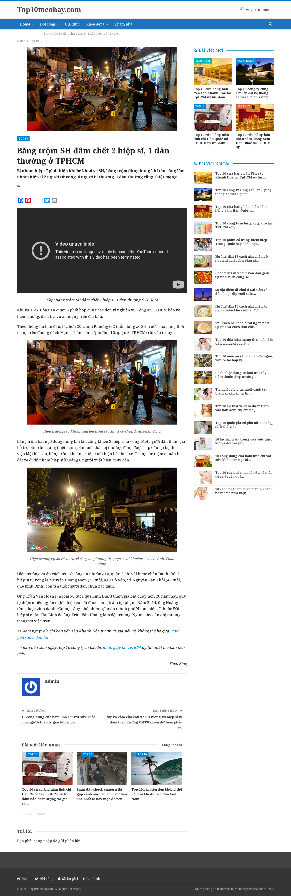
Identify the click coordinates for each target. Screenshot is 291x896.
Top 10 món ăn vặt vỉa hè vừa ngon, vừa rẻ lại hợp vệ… (244, 358)
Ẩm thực (244, 106)
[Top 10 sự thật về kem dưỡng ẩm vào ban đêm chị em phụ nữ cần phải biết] (203, 410)
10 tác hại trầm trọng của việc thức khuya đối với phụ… (243, 441)
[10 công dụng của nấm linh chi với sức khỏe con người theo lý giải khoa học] (203, 460)
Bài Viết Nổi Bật (214, 163)
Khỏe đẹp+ (95, 24)
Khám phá (123, 24)
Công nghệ (245, 61)
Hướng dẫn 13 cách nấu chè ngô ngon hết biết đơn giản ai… (241, 258)
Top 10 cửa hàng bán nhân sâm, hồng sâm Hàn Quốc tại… (241, 208)
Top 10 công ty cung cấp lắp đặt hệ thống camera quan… (243, 192)
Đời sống (47, 24)
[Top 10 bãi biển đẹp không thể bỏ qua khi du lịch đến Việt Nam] (156, 768)
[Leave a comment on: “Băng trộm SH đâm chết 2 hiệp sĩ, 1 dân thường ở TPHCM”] (18, 186)
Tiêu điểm (202, 61)
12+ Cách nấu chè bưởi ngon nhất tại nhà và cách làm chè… (242, 325)
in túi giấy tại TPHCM (122, 647)
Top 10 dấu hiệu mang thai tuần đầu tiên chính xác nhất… (244, 341)
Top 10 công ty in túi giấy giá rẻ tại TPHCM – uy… (243, 225)
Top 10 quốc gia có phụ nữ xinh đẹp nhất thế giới (244, 424)
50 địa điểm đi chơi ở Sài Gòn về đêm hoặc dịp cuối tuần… (241, 292)
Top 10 (23, 138)
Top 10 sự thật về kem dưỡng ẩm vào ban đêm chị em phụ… (242, 408)
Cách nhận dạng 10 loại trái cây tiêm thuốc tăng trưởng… (240, 375)
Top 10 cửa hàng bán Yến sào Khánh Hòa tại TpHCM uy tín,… (240, 175)
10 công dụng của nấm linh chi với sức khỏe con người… (243, 458)
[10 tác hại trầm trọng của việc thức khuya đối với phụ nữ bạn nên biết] (203, 444)
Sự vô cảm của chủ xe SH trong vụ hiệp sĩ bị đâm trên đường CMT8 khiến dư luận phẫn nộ (144, 722)
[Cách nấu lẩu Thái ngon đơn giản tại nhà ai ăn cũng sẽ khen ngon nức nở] (203, 277)
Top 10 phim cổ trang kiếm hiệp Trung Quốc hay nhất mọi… (241, 242)
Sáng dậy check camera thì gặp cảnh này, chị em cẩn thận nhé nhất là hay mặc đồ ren (102, 794)
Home (25, 24)
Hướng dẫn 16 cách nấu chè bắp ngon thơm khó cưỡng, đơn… (241, 308)
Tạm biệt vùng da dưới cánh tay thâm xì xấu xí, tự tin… (241, 391)
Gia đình (72, 24)
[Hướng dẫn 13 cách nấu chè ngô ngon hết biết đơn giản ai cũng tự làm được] (203, 261)
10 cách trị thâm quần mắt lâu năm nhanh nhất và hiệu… (243, 491)
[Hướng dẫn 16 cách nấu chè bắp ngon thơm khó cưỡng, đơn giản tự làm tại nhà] (203, 311)
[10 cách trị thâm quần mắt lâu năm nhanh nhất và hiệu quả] (203, 493)
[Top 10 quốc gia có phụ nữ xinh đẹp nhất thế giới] (203, 427)
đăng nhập (42, 840)
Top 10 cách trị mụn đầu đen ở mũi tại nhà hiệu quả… (243, 474)
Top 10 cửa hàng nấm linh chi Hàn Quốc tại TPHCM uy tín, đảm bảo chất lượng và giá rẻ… (46, 796)
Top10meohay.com (49, 9)
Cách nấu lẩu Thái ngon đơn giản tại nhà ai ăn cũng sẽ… (242, 275)
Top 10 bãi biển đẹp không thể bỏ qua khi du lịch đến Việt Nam (156, 794)
